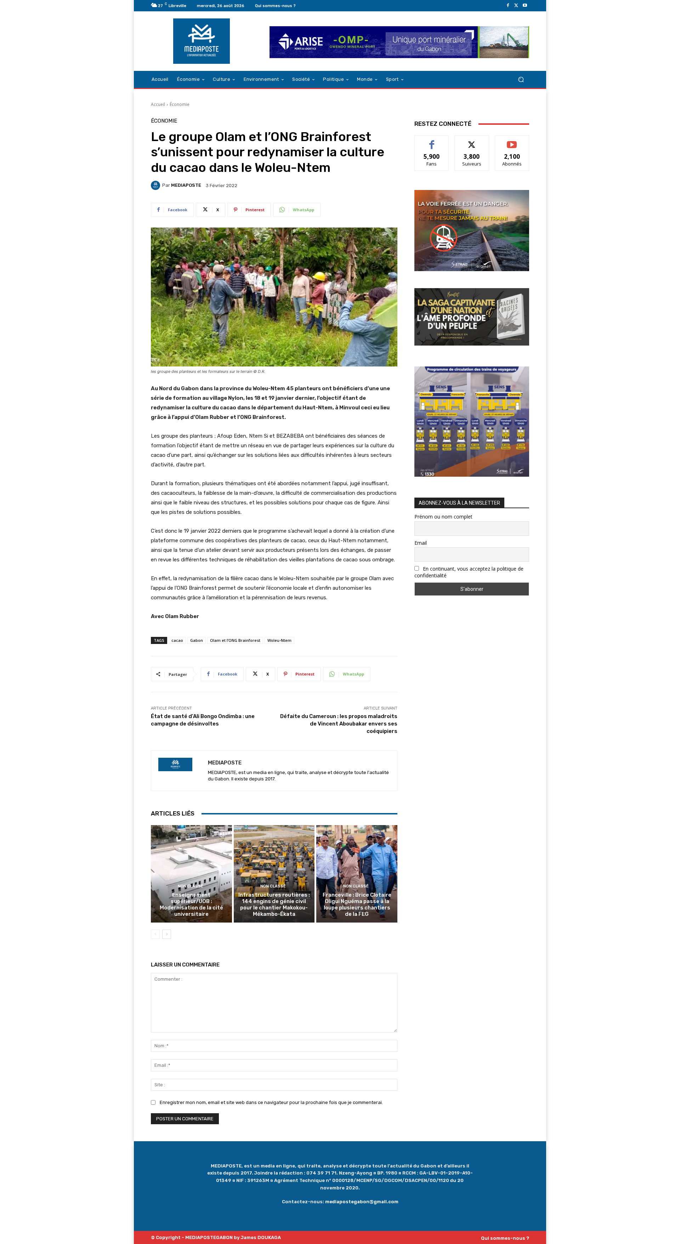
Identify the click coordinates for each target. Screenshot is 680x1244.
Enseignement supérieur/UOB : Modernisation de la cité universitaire (191, 904)
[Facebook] (508, 5)
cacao (177, 640)
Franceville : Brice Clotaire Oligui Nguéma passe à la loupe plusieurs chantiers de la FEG (357, 904)
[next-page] (166, 934)
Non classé (190, 886)
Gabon (196, 640)
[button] (520, 79)
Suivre (472, 141)
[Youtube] (525, 5)
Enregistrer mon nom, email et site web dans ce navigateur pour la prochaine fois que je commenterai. (271, 1102)
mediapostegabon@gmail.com (361, 1201)
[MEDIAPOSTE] (156, 185)
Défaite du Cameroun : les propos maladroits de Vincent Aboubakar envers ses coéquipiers (338, 723)
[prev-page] (155, 934)
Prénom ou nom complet (443, 516)
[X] (516, 5)
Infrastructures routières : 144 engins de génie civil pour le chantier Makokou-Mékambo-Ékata (274, 904)
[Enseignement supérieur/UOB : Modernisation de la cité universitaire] (191, 873)
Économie (179, 104)
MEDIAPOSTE (186, 185)
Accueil (158, 104)
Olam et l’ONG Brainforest (235, 640)
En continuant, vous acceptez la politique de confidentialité (468, 572)
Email (420, 542)
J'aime (431, 141)
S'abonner (512, 141)
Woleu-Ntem (279, 640)
